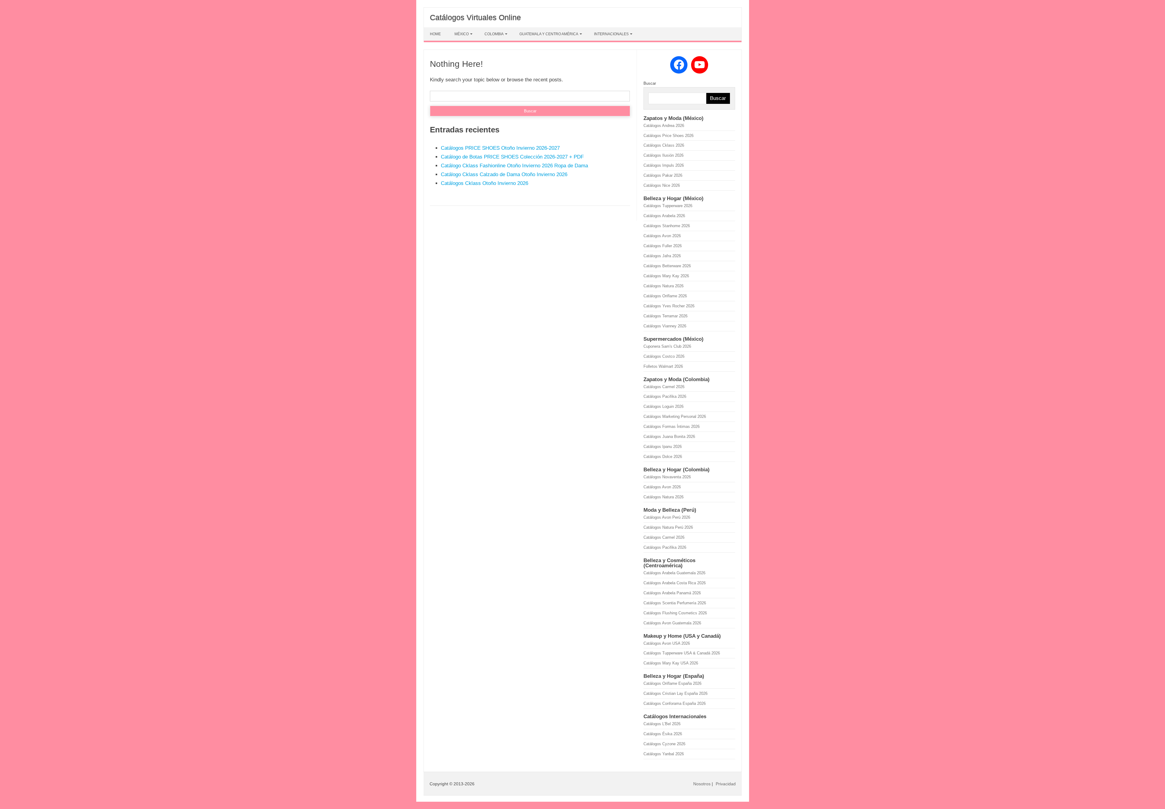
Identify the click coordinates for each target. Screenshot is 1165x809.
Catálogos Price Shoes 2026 (668, 135)
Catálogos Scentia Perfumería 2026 (674, 603)
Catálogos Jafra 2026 (662, 256)
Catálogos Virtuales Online (475, 17)
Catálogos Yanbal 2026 (663, 754)
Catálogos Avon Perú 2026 (666, 517)
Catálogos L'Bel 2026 (661, 724)
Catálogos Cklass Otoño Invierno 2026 (484, 183)
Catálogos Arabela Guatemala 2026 (674, 573)
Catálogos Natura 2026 (663, 286)
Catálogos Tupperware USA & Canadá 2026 (681, 653)
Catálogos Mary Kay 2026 (666, 276)
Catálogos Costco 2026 (663, 356)
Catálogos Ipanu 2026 (662, 446)
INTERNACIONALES (611, 34)
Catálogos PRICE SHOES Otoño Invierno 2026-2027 (500, 148)
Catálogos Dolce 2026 (662, 456)
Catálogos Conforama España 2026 (674, 703)
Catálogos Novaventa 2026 (667, 477)
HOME (435, 34)
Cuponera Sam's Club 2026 (667, 346)
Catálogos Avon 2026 (662, 236)
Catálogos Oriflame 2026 (665, 296)
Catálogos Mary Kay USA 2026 (670, 663)
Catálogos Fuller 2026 (662, 246)
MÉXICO (461, 34)
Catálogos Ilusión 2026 (663, 155)
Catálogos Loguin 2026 (663, 406)
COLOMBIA (494, 34)
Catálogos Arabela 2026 (664, 215)
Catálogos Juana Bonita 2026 (669, 436)
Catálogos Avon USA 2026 (666, 643)
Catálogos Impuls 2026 (663, 165)
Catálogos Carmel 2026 (663, 386)
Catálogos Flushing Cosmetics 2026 (675, 613)
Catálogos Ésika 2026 (662, 734)
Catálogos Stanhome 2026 (666, 226)
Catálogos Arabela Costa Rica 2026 (674, 583)
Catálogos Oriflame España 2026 (672, 683)
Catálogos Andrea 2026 (663, 125)
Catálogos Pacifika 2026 (664, 396)
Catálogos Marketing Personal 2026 (674, 416)
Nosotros (702, 783)
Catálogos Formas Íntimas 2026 (671, 426)
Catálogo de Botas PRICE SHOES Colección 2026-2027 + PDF (512, 157)
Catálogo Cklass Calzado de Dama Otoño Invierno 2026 (504, 174)
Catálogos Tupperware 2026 (667, 205)
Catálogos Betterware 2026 (667, 266)
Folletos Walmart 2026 (663, 366)
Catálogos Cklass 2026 (663, 145)
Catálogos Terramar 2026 (665, 316)
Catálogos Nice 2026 (661, 185)
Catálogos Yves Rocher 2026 (668, 306)
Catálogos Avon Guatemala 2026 (672, 623)
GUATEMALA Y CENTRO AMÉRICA (548, 34)
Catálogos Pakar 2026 (662, 175)
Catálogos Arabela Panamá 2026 (672, 593)
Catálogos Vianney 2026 (664, 326)
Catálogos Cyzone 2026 (664, 744)
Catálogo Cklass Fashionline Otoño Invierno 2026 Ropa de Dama (514, 166)
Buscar (649, 83)
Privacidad (726, 783)
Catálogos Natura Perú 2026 (668, 527)
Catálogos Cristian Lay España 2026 (675, 693)
